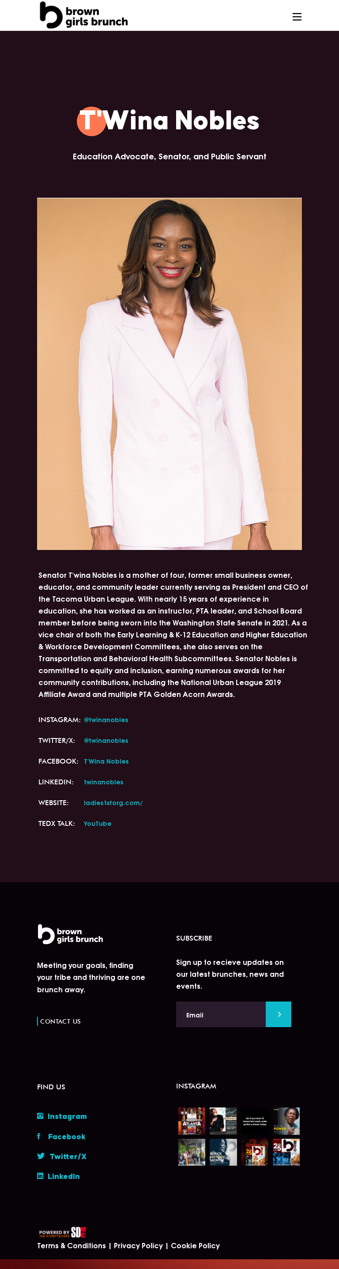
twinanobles (103, 781)
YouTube (98, 823)
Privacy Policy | (142, 1244)
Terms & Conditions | (75, 1244)
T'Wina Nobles (106, 760)
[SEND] (278, 1014)
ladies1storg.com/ (113, 802)
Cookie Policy (195, 1244)
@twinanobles (106, 719)
